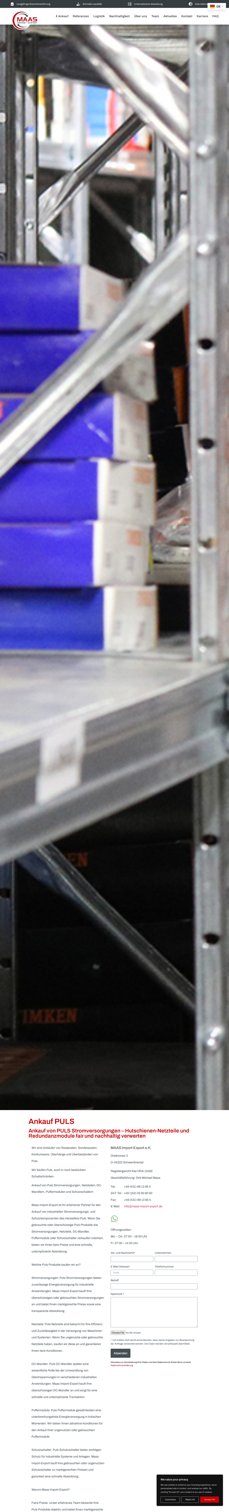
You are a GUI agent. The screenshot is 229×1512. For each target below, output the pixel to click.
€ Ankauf (62, 16)
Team (155, 16)
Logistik (99, 16)
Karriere (202, 16)
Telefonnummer (164, 1266)
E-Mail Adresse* (120, 1266)
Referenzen (81, 16)
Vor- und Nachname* (123, 1253)
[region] (190, 1490)
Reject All (190, 1499)
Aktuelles (170, 16)
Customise (170, 1499)
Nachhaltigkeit (119, 16)
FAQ (215, 16)
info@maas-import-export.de (143, 1206)
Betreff (115, 1280)
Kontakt (186, 16)
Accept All (209, 1499)
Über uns (140, 16)
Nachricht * (117, 1294)
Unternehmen (163, 1253)
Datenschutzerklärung (122, 1365)
